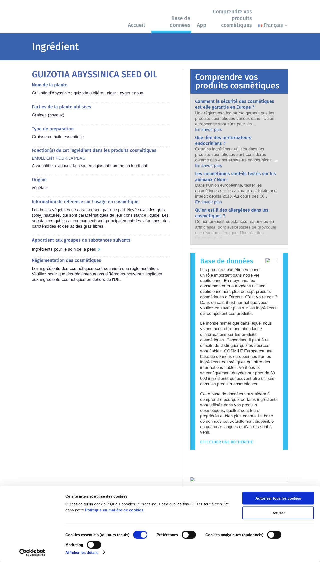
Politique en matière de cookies (114, 510)
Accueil (136, 25)
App (201, 25)
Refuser (278, 513)
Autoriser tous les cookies (278, 498)
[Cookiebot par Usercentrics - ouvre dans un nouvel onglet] (32, 552)
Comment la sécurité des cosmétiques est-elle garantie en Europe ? (234, 104)
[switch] (189, 535)
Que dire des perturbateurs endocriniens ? (223, 140)
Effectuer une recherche (226, 442)
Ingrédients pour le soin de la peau (64, 249)
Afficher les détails (82, 552)
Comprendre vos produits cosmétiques (232, 18)
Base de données (180, 21)
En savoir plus (208, 129)
